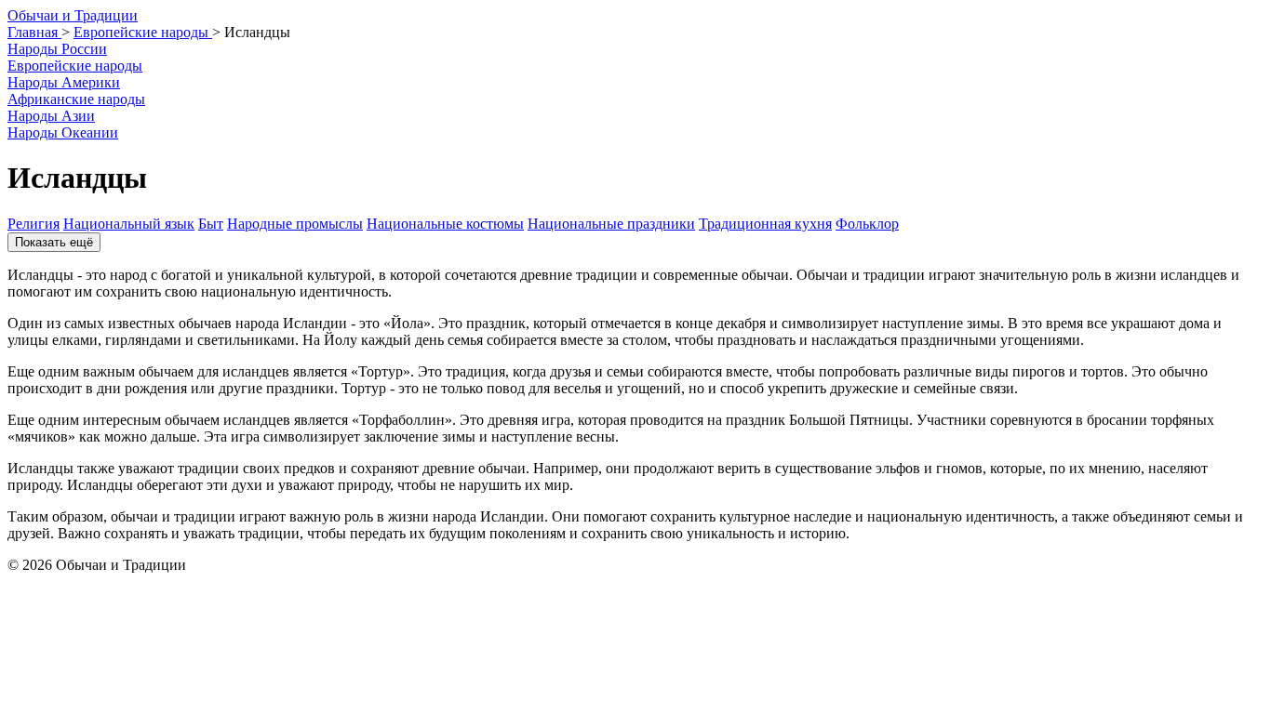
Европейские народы (74, 65)
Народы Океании (62, 132)
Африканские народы (76, 99)
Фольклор (867, 223)
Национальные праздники (611, 223)
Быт (210, 223)
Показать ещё (54, 242)
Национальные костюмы (445, 223)
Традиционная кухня (765, 223)
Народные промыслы (295, 223)
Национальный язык (128, 223)
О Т (72, 15)
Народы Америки (63, 82)
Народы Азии (51, 116)
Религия (33, 223)
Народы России (57, 49)
